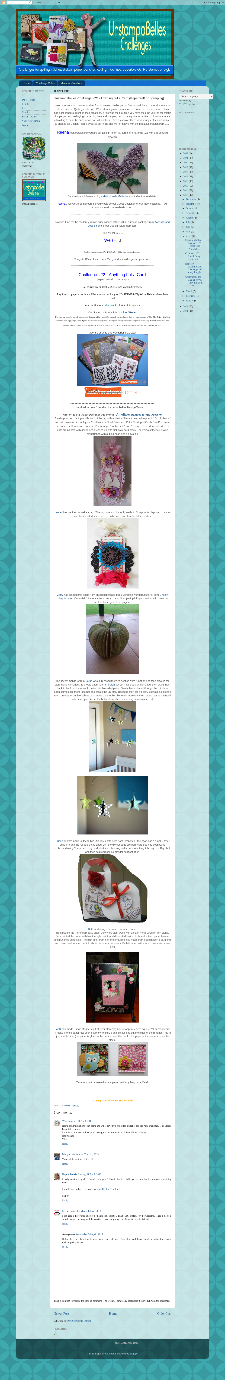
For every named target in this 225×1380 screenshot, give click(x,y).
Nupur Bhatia (69, 1174)
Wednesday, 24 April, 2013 (89, 1234)
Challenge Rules (45, 83)
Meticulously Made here (116, 196)
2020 (186, 162)
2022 (186, 153)
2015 (186, 186)
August (190, 217)
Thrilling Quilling (111, 1189)
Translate (190, 104)
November (191, 204)
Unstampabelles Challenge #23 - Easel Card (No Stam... (193, 244)
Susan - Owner (29, 116)
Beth (90, 929)
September (191, 213)
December (191, 199)
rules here (109, 305)
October (190, 208)
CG (23, 95)
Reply (65, 1143)
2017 (186, 176)
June (188, 227)
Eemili (25, 104)
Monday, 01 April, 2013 (80, 1121)
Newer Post (61, 1313)
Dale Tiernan (28, 99)
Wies (64, 1121)
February (191, 296)
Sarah (89, 681)
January (190, 300)
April (189, 236)
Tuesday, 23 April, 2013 (89, 1211)
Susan (59, 841)
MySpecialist (69, 1211)
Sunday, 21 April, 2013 (89, 1174)
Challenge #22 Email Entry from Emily (192, 256)
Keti (24, 108)
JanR (58, 1029)
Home (26, 83)
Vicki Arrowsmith (31, 121)
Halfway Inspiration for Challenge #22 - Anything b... (194, 268)
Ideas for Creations (71, 83)
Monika (26, 112)
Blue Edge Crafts (155, 317)
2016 (186, 181)
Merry (110, 259)
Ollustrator (110, 1353)
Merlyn (66, 1154)
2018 (186, 172)
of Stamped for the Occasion (139, 414)
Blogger (133, 1353)
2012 (186, 306)
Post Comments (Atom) (79, 1321)
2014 (186, 190)
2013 (186, 195)
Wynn (25, 125)
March (189, 291)
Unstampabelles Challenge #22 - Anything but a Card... (193, 281)
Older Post (164, 1313)
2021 (186, 158)
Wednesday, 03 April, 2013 (85, 1154)
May (188, 231)
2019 (186, 167)
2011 (186, 311)
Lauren (58, 512)
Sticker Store (127, 312)
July (188, 222)
